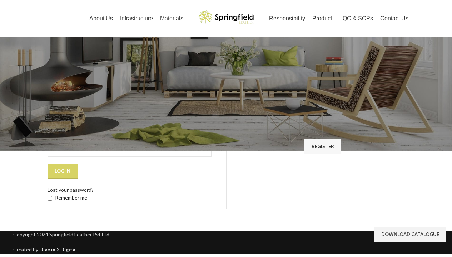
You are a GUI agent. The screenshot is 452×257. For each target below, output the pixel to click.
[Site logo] (226, 18)
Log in (62, 171)
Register (323, 146)
